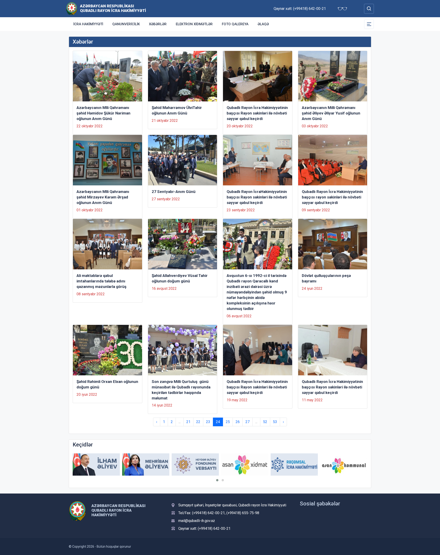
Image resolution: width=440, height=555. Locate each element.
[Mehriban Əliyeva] (145, 464)
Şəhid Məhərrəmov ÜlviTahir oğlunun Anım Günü (177, 110)
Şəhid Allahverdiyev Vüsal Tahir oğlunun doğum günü (180, 278)
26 (238, 422)
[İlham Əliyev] (96, 464)
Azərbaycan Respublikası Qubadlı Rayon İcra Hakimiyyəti (113, 8)
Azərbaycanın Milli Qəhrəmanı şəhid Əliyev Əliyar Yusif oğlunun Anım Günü (331, 113)
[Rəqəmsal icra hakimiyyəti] (294, 464)
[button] (217, 480)
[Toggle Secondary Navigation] (369, 24)
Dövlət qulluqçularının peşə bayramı (326, 278)
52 (265, 422)
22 (198, 422)
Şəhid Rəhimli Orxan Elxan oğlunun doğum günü (107, 384)
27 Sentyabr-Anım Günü (173, 191)
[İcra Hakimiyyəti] (71, 8)
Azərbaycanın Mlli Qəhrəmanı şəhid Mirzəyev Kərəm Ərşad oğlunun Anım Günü (103, 197)
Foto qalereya (235, 24)
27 (247, 422)
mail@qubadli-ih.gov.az (196, 521)
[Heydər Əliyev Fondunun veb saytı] (195, 464)
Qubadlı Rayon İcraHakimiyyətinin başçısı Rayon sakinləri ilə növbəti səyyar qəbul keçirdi (257, 197)
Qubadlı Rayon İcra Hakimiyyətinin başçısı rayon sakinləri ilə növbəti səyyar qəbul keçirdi (332, 197)
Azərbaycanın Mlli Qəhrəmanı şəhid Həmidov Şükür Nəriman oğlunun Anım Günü (103, 113)
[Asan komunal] (343, 464)
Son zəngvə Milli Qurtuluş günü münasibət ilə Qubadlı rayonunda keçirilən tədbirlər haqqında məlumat (181, 389)
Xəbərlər (158, 24)
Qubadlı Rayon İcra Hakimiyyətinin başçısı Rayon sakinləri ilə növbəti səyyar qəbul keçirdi (257, 113)
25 (228, 422)
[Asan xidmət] (244, 464)
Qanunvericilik (126, 24)
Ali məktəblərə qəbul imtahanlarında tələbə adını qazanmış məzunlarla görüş (101, 281)
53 (275, 422)
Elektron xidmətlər (194, 24)
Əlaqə (263, 24)
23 (208, 422)
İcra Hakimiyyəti (88, 24)
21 (188, 422)
